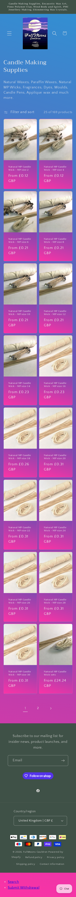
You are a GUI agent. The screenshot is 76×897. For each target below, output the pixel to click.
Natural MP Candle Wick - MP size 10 (19, 313)
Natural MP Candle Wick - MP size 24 (55, 529)
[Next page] (50, 708)
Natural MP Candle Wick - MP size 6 (19, 241)
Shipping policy (25, 864)
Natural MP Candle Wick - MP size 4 (55, 169)
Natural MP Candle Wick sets (55, 673)
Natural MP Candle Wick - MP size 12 (55, 313)
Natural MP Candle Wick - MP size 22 (19, 529)
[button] (9, 33)
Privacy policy (56, 857)
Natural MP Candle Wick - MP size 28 (55, 601)
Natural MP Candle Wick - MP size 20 (55, 457)
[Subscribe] (63, 760)
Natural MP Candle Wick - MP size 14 (19, 385)
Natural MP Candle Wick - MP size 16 (55, 385)
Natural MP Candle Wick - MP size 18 (19, 457)
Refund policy (33, 857)
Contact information (52, 864)
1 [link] (25, 708)
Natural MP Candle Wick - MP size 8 (55, 241)
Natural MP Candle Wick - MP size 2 (19, 169)
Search (13, 882)
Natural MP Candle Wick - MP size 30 (19, 673)
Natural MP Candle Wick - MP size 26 (19, 601)
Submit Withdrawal (23, 888)
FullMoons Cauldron (35, 851)
